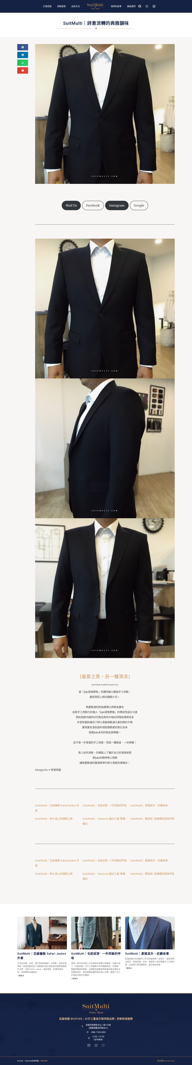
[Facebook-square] (88, 1045)
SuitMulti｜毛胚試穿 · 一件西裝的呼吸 (105, 805)
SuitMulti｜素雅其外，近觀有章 (149, 805)
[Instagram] (146, 6)
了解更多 (20, 976)
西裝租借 (61, 6)
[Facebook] (139, 6)
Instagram (117, 205)
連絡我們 (131, 6)
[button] (22, 47)
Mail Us (71, 205)
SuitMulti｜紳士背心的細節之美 (54, 818)
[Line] (154, 6)
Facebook (93, 205)
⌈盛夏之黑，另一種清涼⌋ (105, 676)
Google (139, 205)
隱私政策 (44, 1061)
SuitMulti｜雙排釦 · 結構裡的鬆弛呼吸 (152, 818)
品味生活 (75, 6)
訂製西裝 (47, 6)
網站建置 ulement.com (166, 1061)
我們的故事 (116, 6)
